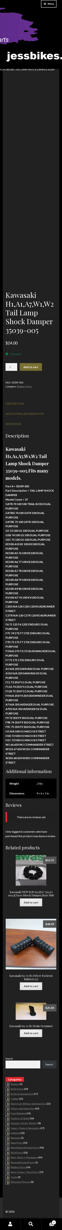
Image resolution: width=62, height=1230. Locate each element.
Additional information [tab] (25, 413)
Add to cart (30, 367)
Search (9, 1058)
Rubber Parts (24, 386)
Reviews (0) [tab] (13, 423)
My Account (10, 1224)
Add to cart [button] (31, 902)
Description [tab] (15, 403)
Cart (47, 1221)
